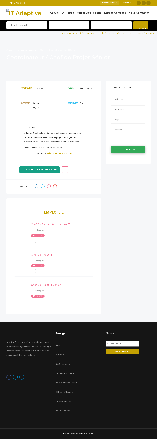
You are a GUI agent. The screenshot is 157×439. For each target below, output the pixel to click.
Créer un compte (109, 3)
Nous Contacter (139, 12)
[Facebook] (139, 3)
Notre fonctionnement (66, 373)
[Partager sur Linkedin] (49, 186)
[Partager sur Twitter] (43, 186)
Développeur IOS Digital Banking (74, 33)
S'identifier (126, 3)
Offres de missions (89, 12)
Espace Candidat (115, 12)
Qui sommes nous (64, 364)
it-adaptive (70, 434)
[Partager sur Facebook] (37, 186)
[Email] (55, 186)
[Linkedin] (148, 3)
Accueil (54, 12)
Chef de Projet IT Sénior (46, 284)
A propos (68, 12)
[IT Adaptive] (23, 13)
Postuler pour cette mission (41, 170)
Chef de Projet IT (41, 254)
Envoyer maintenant (128, 150)
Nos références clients (66, 382)
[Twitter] (144, 3)
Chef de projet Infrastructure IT (113, 33)
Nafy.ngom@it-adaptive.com (59, 153)
